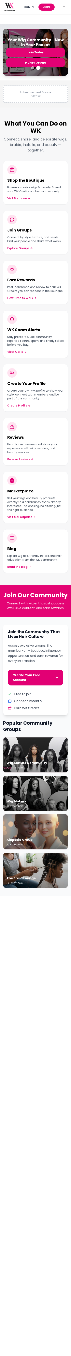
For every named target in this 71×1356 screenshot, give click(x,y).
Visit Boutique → (18, 198)
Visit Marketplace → (21, 517)
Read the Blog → (19, 567)
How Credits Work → (21, 298)
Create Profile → (19, 405)
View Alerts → (17, 352)
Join (46, 7)
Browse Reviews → (20, 459)
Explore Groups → (20, 248)
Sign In (28, 7)
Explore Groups (35, 63)
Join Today (36, 52)
